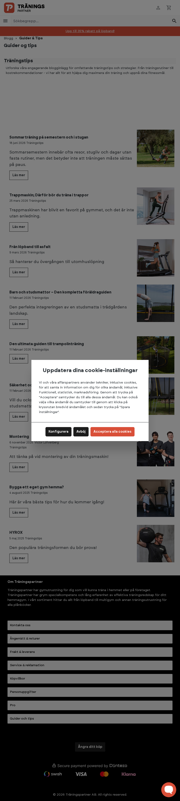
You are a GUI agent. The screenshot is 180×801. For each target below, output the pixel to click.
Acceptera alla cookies (112, 431)
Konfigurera (58, 431)
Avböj (81, 431)
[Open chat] (168, 789)
